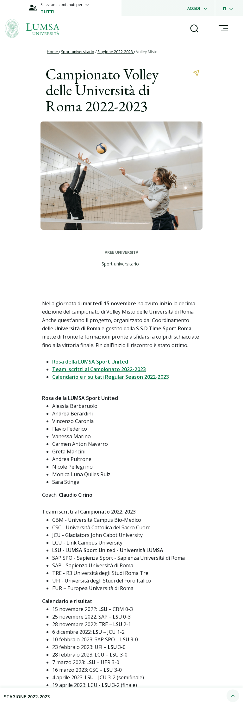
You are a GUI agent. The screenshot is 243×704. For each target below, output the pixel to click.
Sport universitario (77, 51)
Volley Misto (147, 51)
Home (53, 51)
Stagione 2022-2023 (115, 51)
